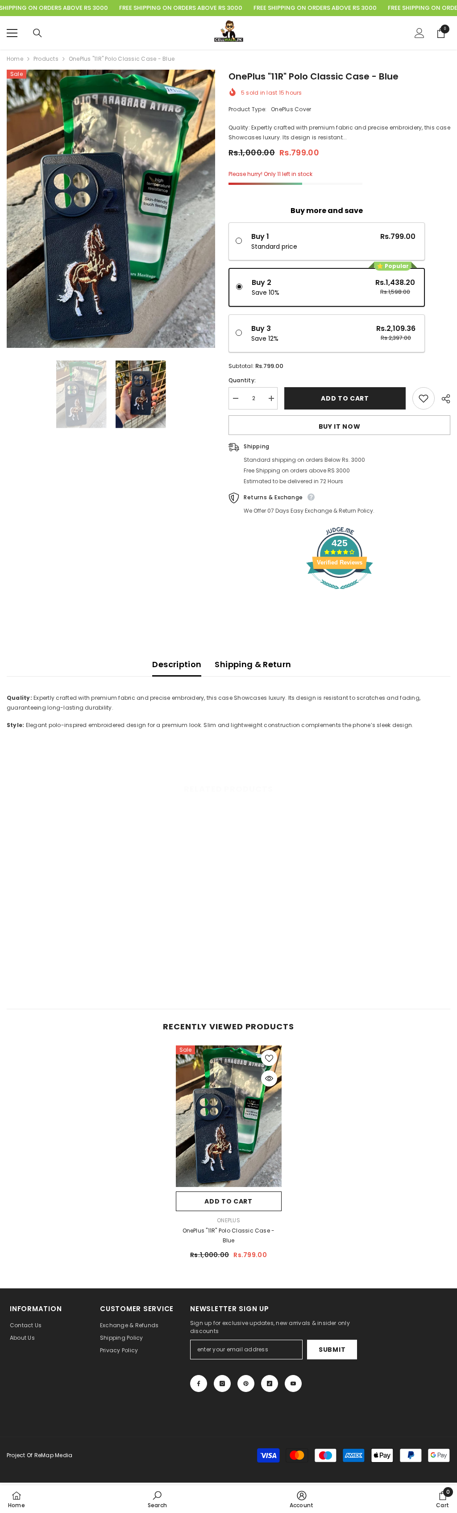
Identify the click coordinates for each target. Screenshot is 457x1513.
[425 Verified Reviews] (340, 594)
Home (15, 59)
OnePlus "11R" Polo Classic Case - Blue (229, 1235)
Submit (332, 1349)
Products (45, 59)
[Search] (37, 33)
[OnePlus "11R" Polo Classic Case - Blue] (229, 1116)
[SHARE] (442, 399)
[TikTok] (269, 1383)
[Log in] (419, 33)
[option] (111, 209)
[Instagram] (222, 1383)
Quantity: (242, 380)
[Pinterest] (245, 1383)
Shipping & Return (253, 664)
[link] (59, 970)
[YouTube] (293, 1383)
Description (176, 664)
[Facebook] (198, 1383)
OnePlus (228, 1220)
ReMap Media (53, 1455)
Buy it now (340, 426)
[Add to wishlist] (423, 398)
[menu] (12, 33)
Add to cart (345, 398)
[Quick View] (269, 1078)
